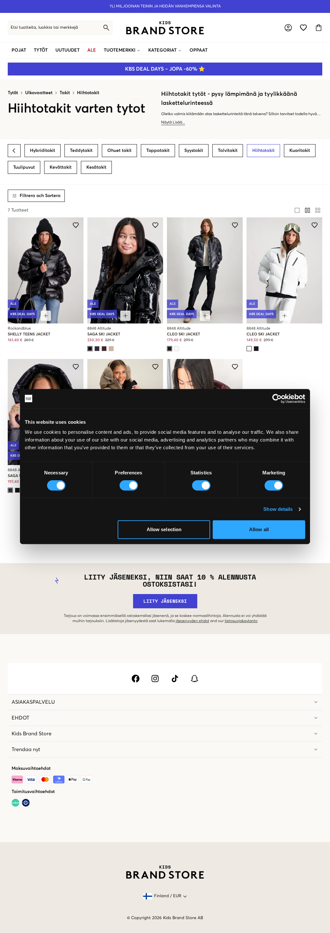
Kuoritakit (299, 150)
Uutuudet (67, 50)
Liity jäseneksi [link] (165, 601)
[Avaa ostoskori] (318, 27)
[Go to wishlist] (303, 27)
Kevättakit (61, 167)
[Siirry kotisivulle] (165, 28)
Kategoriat (162, 50)
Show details (278, 509)
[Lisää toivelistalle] (75, 225)
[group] (307, 210)
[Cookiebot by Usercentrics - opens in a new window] (277, 398)
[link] (165, 28)
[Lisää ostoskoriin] (46, 316)
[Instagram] (155, 678)
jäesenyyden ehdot (192, 621)
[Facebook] (135, 678)
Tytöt (41, 50)
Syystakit (193, 150)
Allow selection (164, 529)
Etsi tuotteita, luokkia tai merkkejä (44, 27)
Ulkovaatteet (39, 93)
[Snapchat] (194, 678)
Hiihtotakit (88, 93)
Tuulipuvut (24, 167)
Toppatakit (158, 150)
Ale (91, 50)
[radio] (297, 210)
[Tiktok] (175, 678)
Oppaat (198, 50)
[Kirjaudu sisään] (288, 27)
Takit (65, 93)
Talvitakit (228, 150)
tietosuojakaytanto (241, 621)
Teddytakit (81, 150)
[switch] (129, 485)
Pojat (19, 50)
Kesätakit (96, 167)
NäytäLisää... (173, 122)
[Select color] (89, 348)
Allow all (259, 529)
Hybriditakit (42, 150)
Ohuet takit (119, 150)
